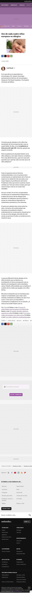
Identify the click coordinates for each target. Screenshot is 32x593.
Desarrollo (19, 492)
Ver (17, 394)
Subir (25, 521)
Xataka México (5, 575)
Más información (18, 591)
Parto (17, 489)
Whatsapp (26, 26)
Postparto (4, 492)
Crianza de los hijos (21, 495)
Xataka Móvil (5, 532)
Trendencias (5, 562)
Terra (5, 307)
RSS (22, 472)
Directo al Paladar (6, 551)
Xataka (3, 530)
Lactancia (4, 489)
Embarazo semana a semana (7, 499)
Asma (19, 320)
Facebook (2, 56)
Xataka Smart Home (6, 537)
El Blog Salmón (19, 562)
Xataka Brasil (5, 577)
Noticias (4, 486)
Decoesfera (4, 564)
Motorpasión (19, 551)
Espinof (18, 543)
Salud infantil (11, 320)
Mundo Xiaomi (5, 539)
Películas (19, 26)
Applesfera (4, 534)
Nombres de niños (17, 466)
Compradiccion (5, 566)
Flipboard (8, 56)
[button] (10, 68)
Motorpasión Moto (20, 553)
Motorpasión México (21, 581)
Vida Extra (18, 532)
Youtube (15, 472)
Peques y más (20, 503)
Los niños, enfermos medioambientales (18, 317)
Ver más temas (6, 508)
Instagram (18, 472)
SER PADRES (4, 5)
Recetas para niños (7, 495)
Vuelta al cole (6, 26)
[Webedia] (28, 1)
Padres (4, 503)
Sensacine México (20, 577)
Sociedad (19, 498)
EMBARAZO (14, 5)
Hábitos (26, 320)
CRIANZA (22, 5)
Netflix (13, 26)
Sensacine (18, 540)
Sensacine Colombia (21, 579)
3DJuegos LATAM (20, 575)
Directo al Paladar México (8, 581)
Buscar (29, 515)
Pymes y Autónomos (21, 564)
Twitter (5, 56)
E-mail (11, 56)
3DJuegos (18, 530)
